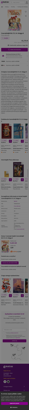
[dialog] (14, 400)
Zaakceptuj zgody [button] (14, 403)
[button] (14, 407)
